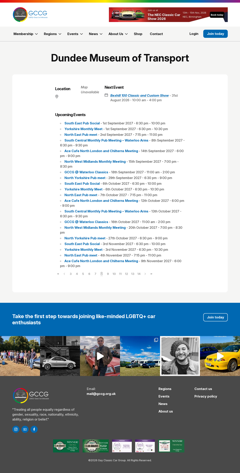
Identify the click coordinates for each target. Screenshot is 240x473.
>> (151, 274)
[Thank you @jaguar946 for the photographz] (220, 356)
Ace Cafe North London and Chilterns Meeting (101, 151)
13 (132, 274)
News (93, 34)
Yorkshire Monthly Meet (83, 129)
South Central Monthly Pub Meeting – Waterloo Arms (106, 140)
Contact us (203, 389)
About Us (116, 34)
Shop (138, 34)
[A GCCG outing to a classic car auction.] (180, 356)
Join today (215, 34)
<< (58, 274)
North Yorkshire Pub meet (84, 178)
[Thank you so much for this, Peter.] (100, 356)
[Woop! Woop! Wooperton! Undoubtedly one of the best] (140, 356)
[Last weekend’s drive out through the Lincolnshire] (20, 356)
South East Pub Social (82, 123)
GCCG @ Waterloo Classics (86, 172)
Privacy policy (205, 396)
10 (114, 274)
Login (194, 34)
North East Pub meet (80, 135)
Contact (156, 34)
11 (120, 274)
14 (139, 274)
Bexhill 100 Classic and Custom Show (139, 96)
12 (126, 274)
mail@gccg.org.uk (101, 394)
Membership (23, 34)
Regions (50, 34)
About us (166, 411)
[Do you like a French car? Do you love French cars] (60, 356)
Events (72, 34)
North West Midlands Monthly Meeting (95, 162)
